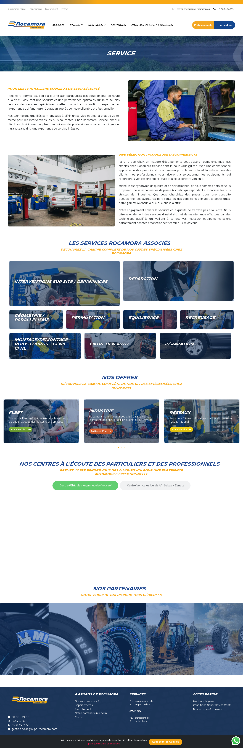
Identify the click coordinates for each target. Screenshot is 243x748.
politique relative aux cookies (104, 743)
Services (95, 25)
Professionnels (203, 25)
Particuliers (225, 25)
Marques (118, 25)
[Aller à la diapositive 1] (118, 447)
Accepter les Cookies (165, 741)
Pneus (75, 25)
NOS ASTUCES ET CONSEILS (152, 25)
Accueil (58, 25)
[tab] (85, 485)
